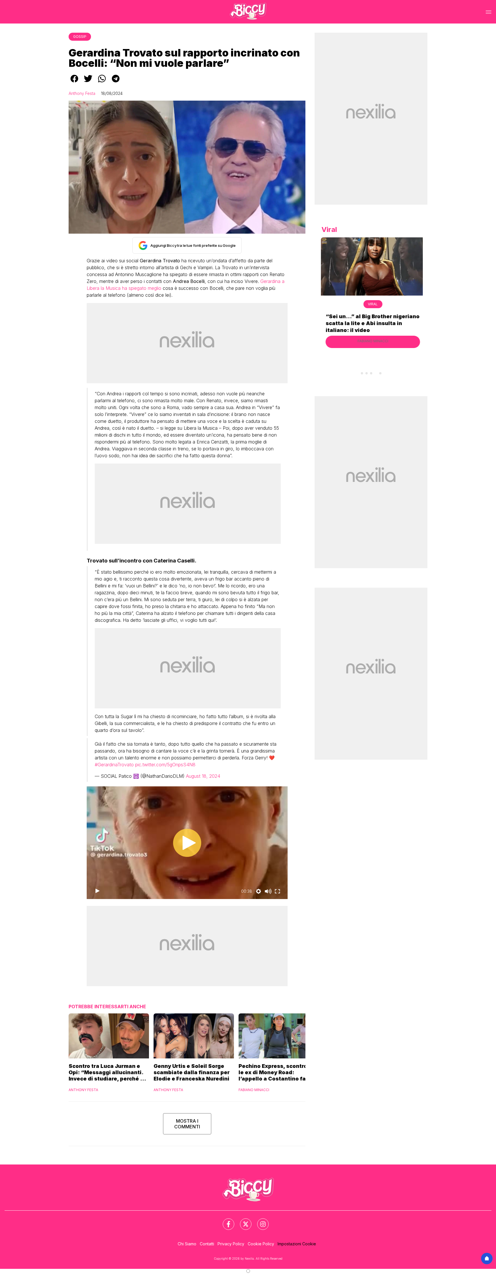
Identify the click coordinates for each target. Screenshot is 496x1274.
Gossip (79, 36)
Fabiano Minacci (254, 1090)
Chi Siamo (187, 1243)
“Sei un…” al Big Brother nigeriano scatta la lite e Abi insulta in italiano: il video (371, 323)
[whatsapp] (102, 82)
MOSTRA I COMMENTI (187, 1124)
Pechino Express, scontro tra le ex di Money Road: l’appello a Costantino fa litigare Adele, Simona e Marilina (277, 1072)
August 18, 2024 (203, 776)
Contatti (207, 1243)
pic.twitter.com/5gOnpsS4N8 (165, 764)
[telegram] (115, 82)
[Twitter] (242, 1220)
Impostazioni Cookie (297, 1243)
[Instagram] (259, 1220)
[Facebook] (225, 1220)
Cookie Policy (261, 1243)
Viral (371, 304)
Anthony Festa (82, 93)
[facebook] (74, 82)
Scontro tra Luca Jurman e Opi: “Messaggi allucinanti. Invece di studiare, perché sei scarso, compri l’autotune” (108, 1072)
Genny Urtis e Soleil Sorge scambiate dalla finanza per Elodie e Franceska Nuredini (192, 1072)
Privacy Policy (231, 1243)
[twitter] (88, 82)
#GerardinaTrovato (114, 764)
